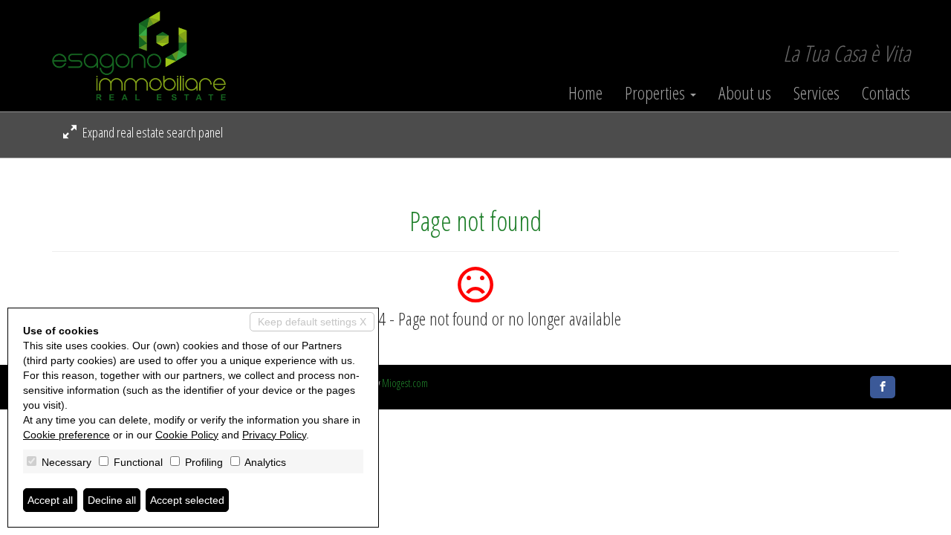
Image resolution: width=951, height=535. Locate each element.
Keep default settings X (312, 322)
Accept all (50, 500)
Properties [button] (657, 92)
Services (816, 92)
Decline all (112, 500)
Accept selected (187, 500)
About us (744, 92)
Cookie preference (66, 435)
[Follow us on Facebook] (882, 387)
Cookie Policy (186, 435)
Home (585, 92)
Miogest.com (405, 383)
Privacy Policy (274, 435)
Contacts (886, 92)
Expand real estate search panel (151, 132)
